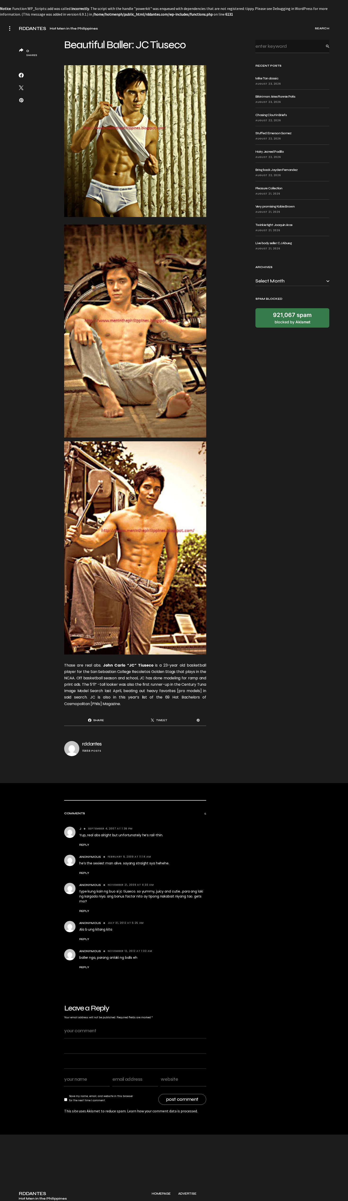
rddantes (92, 744)
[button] (10, 28)
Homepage (161, 1193)
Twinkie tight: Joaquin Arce (273, 225)
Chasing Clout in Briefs (271, 115)
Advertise (187, 1193)
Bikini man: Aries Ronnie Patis (275, 97)
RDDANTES (32, 28)
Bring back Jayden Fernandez (276, 170)
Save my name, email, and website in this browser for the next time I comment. (101, 1098)
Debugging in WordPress (292, 8)
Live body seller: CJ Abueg (273, 243)
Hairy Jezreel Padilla (269, 152)
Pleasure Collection (268, 188)
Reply (84, 844)
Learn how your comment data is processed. (162, 1111)
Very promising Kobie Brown (274, 206)
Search (323, 46)
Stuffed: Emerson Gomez (273, 133)
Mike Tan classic (266, 78)
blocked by (292, 317)
